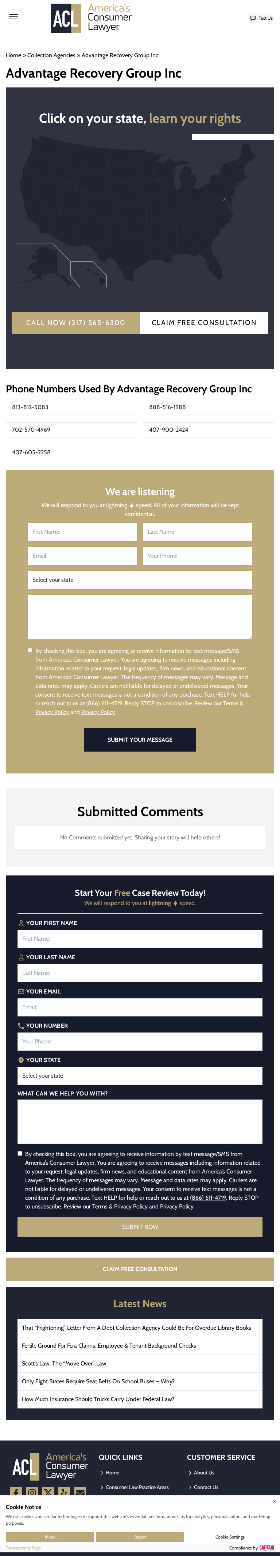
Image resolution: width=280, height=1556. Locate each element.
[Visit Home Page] (94, 18)
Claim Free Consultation (204, 322)
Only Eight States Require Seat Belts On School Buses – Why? (98, 1381)
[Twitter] (48, 1493)
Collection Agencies (51, 55)
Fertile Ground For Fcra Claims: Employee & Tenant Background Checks (109, 1345)
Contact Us (205, 1487)
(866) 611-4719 (104, 703)
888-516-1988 (167, 407)
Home (13, 55)
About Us (203, 1472)
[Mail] (80, 1493)
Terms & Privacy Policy (120, 1206)
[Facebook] (16, 1493)
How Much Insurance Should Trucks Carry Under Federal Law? (98, 1399)
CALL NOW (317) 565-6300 (75, 322)
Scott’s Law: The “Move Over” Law (64, 1363)
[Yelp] (64, 1493)
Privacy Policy (98, 712)
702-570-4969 (31, 429)
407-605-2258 (31, 452)
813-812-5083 (30, 407)
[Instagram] (32, 1493)
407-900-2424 (168, 429)
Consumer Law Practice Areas (137, 1487)
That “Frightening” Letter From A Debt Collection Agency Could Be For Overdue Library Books (136, 1327)
